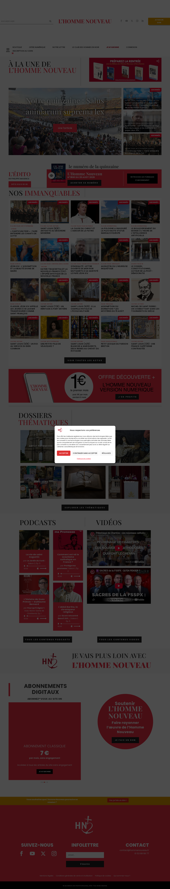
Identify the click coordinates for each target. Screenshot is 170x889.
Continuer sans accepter (85, 453)
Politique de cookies (84, 459)
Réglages (106, 453)
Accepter (63, 453)
